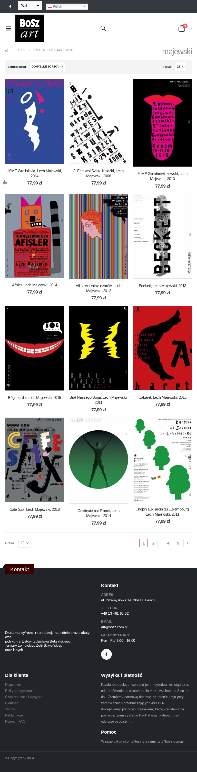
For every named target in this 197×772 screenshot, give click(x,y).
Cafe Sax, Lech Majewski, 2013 (34, 509)
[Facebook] (10, 6)
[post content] (34, 121)
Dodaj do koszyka (38, 158)
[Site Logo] (29, 28)
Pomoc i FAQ (15, 721)
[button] (103, 28)
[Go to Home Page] (6, 50)
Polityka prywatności (20, 691)
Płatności (12, 703)
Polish (57, 6)
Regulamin (13, 685)
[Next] (187, 543)
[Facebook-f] (106, 654)
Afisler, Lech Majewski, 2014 (34, 285)
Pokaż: (167, 66)
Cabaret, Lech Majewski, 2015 (163, 397)
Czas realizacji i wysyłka (23, 697)
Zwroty (10, 709)
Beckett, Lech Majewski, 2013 (162, 286)
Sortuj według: (17, 66)
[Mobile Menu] (8, 28)
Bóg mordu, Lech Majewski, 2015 (34, 397)
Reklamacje (14, 715)
